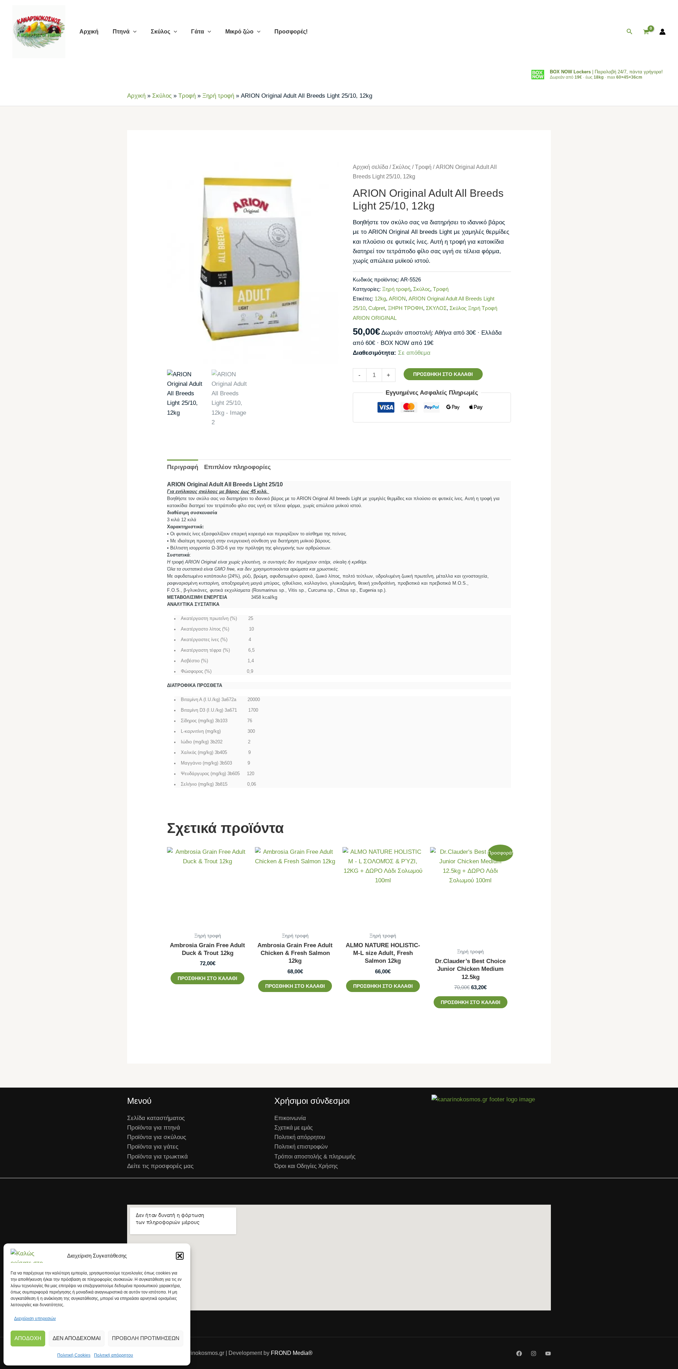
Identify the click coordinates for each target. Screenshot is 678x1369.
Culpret (376, 308)
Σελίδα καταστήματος (156, 1118)
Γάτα (197, 32)
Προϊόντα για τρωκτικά (157, 1156)
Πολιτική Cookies (73, 1355)
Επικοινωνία (290, 1118)
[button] (179, 1255)
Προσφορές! (291, 32)
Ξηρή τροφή (218, 95)
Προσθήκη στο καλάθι (443, 374)
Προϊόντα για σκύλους (156, 1137)
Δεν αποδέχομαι (77, 1338)
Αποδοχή (27, 1338)
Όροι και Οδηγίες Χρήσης (306, 1166)
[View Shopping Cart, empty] (646, 31)
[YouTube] (548, 1353)
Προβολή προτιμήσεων (145, 1338)
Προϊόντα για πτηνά (153, 1127)
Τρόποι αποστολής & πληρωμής (315, 1157)
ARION (397, 299)
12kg (380, 299)
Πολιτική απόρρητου (113, 1355)
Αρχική (89, 32)
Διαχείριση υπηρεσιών (35, 1318)
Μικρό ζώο (239, 32)
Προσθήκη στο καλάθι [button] (207, 978)
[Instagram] (533, 1353)
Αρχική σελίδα (370, 167)
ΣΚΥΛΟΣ (436, 308)
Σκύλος (160, 32)
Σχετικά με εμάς (293, 1128)
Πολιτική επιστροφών (301, 1147)
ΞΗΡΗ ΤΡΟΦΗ (405, 308)
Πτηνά (121, 32)
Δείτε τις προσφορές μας (160, 1166)
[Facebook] (519, 1353)
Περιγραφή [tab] (182, 467)
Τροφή (187, 95)
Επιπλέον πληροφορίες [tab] (237, 467)
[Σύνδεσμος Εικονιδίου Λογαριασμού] (662, 32)
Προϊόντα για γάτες (152, 1146)
